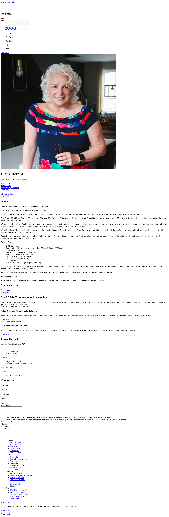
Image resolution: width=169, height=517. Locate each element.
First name (5, 385)
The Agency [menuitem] (10, 37)
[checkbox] (84, 417)
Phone (3, 399)
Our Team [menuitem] (9, 41)
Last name (4, 390)
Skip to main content (8, 2)
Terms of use (6, 422)
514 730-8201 (6, 184)
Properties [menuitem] (9, 33)
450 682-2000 (6, 186)
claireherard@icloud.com (10, 188)
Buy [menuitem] (7, 49)
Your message (6, 405)
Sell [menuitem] (7, 45)
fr (1, 16)
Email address (6, 394)
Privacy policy (16, 422)
